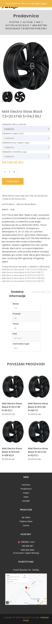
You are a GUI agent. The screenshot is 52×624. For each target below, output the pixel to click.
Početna (14, 22)
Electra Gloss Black (17, 25)
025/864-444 (28, 542)
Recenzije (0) (41, 292)
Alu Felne (35, 3)
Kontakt (26, 501)
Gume (26, 525)
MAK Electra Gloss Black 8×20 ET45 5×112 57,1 (23, 275)
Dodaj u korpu (13, 181)
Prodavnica (26, 488)
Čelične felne (26, 521)
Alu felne (28, 22)
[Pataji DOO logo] (10, 8)
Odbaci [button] (43, 3)
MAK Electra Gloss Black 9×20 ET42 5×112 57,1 (23, 281)
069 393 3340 (27, 550)
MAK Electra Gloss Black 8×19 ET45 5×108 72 (22, 272)
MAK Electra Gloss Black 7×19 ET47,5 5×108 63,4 (24, 269)
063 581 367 (27, 546)
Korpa (26, 492)
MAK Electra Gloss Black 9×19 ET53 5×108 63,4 (23, 278)
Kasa (26, 496)
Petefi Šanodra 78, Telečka (26, 569)
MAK (38, 22)
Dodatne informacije (17, 294)
